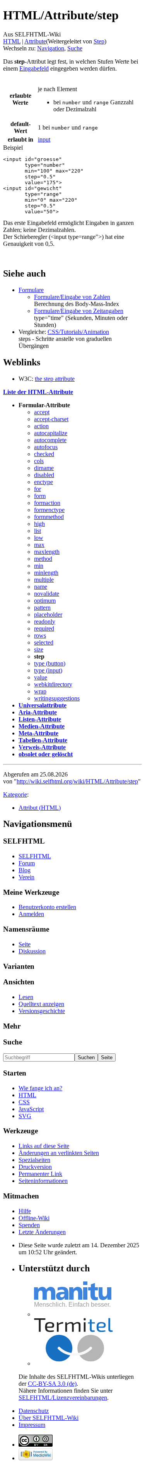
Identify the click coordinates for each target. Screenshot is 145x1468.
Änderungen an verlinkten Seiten (59, 1153)
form (40, 496)
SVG (25, 1116)
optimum (45, 600)
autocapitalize (50, 433)
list (37, 530)
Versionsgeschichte (42, 1011)
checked (44, 454)
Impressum (32, 1424)
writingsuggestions (57, 698)
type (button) (49, 663)
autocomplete (50, 440)
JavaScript (31, 1109)
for (37, 489)
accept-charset (51, 419)
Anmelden (31, 914)
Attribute (35, 41)
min (38, 565)
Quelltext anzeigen (41, 1004)
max (39, 544)
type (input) (48, 670)
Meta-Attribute (38, 733)
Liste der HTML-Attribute (38, 392)
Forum (27, 863)
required (44, 628)
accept (41, 412)
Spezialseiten (34, 1160)
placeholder (48, 614)
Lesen (26, 997)
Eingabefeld (34, 68)
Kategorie (15, 794)
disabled (44, 475)
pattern (42, 607)
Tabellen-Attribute (43, 740)
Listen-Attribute (40, 719)
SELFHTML (35, 856)
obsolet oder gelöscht (46, 754)
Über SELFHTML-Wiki (48, 1417)
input (44, 139)
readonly (44, 621)
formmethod (49, 517)
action (41, 426)
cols (39, 461)
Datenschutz (34, 1410)
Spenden (29, 1225)
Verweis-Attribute (42, 747)
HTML (11, 41)
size (38, 649)
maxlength (47, 551)
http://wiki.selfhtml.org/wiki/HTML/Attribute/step (77, 781)
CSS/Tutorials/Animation (78, 332)
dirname (44, 468)
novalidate (46, 593)
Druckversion (35, 1167)
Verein (26, 877)
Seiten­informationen (43, 1181)
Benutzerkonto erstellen (47, 907)
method (43, 558)
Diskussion (32, 951)
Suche (74, 48)
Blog (25, 870)
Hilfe (25, 1211)
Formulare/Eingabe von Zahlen (72, 297)
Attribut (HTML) (40, 807)
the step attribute (55, 378)
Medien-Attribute (42, 726)
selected (43, 642)
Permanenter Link (40, 1174)
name (40, 586)
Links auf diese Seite (44, 1146)
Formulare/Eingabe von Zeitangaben (78, 311)
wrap (40, 691)
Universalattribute (43, 705)
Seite (25, 944)
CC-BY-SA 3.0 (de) (52, 1383)
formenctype (49, 510)
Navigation (50, 48)
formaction (47, 503)
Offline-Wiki (34, 1218)
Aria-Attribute (38, 712)
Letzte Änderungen (42, 1232)
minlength (46, 572)
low (38, 537)
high (39, 523)
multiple (44, 579)
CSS (24, 1102)
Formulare (31, 290)
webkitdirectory (53, 684)
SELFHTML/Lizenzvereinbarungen (63, 1397)
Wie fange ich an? (40, 1088)
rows (40, 635)
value (40, 677)
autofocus (46, 447)
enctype (43, 482)
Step (99, 41)
